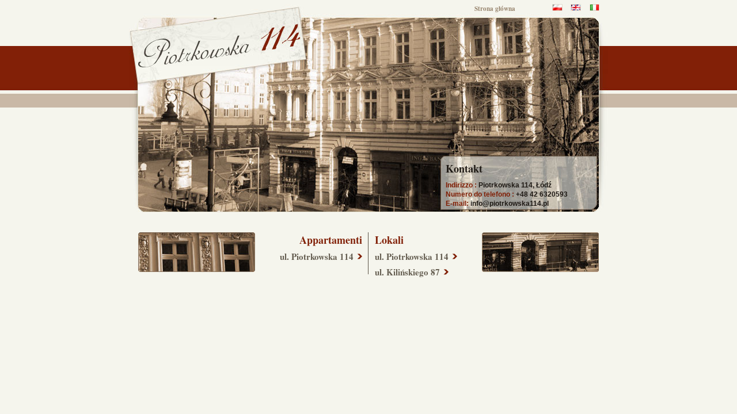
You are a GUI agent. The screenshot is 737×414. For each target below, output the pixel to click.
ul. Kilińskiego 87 (407, 272)
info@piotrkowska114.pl (509, 204)
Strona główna (494, 8)
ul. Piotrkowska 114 (317, 256)
